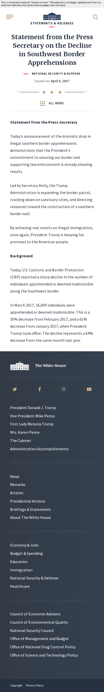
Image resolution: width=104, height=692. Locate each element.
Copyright (16, 685)
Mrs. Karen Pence (25, 432)
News (14, 476)
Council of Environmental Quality (39, 622)
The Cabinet (20, 440)
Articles (16, 492)
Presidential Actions (27, 501)
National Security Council (32, 630)
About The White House (30, 517)
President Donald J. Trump (33, 407)
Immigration (21, 569)
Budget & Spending (26, 553)
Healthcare (20, 586)
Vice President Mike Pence (32, 415)
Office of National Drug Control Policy (42, 646)
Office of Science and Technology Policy (44, 655)
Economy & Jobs (24, 545)
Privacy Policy (35, 685)
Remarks (17, 484)
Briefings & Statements (30, 509)
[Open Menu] (9, 16)
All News (56, 103)
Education (19, 561)
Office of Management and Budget (39, 638)
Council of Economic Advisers (35, 613)
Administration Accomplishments (39, 448)
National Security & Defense (56, 73)
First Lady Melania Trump (32, 423)
